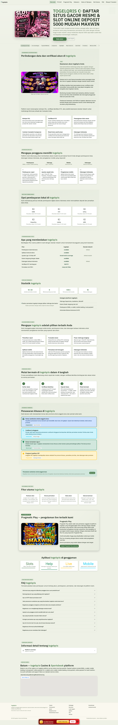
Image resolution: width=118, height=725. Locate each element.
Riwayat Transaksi (111, 2)
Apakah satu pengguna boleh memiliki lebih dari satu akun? (38, 612)
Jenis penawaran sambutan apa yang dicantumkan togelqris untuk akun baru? (43, 601)
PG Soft (59, 2)
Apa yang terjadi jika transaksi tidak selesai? (35, 615)
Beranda (52, 2)
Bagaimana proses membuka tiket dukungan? (35, 630)
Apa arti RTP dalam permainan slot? (32, 597)
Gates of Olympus (86, 2)
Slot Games (96, 2)
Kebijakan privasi (52, 710)
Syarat (50, 709)
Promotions (85, 45)
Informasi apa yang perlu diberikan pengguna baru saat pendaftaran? (41, 590)
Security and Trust (25, 45)
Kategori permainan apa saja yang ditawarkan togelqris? (38, 619)
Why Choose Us (69, 45)
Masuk (72, 721)
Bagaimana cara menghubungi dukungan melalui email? (37, 608)
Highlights (61, 45)
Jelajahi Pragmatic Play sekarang (69, 546)
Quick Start (77, 45)
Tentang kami (52, 707)
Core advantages (35, 45)
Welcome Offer (93, 45)
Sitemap (70, 714)
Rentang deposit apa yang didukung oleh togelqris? (36, 594)
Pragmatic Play (67, 2)
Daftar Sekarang (63, 721)
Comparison (54, 45)
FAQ (103, 2)
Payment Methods (45, 45)
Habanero (76, 2)
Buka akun (59, 39)
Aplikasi (70, 710)
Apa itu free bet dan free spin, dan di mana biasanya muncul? (39, 623)
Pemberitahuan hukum (54, 712)
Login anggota (71, 38)
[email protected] (92, 707)
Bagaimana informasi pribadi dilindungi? (33, 626)
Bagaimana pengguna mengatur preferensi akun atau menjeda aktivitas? (42, 605)
